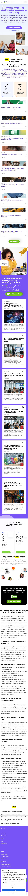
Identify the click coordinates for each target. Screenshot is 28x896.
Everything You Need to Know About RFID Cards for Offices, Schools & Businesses (13, 447)
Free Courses (4, 843)
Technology (7, 301)
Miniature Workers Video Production (11, 123)
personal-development (6, 167)
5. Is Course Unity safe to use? (10, 823)
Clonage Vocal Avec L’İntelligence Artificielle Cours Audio (11, 232)
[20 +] (6, 85)
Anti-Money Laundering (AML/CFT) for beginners (12, 185)
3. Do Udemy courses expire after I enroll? (14, 817)
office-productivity (5, 105)
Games (5, 480)
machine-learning (5, 121)
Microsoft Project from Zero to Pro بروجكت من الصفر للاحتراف (11, 108)
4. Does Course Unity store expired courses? (12, 820)
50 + (20, 89)
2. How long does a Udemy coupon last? (13, 814)
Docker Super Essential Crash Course (12, 201)
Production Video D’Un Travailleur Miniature (11, 216)
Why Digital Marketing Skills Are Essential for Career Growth (14, 339)
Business (3, 183)
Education (6, 335)
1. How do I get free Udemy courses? (12, 811)
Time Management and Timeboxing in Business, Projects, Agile (12, 169)
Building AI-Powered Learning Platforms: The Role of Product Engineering (13, 305)
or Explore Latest (14, 30)
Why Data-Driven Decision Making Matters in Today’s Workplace (13, 375)
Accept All (14, 890)
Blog (2, 841)
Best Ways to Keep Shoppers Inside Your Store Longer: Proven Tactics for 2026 (13, 484)
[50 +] (20, 85)
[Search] (21, 2)
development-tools (5, 199)
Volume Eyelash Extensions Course (11, 154)
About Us (3, 832)
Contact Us (3, 834)
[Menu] (1, 2)
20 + (7, 89)
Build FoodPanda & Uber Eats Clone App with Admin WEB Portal (19, 538)
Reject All (13, 887)
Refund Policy (4, 858)
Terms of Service (5, 856)
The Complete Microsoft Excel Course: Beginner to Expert (12, 138)
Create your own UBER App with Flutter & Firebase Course (4, 540)
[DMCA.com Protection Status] (14, 596)
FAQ (2, 845)
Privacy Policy (4, 854)
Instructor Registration (6, 866)
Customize (13, 884)
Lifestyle (3, 152)
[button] (14, 811)
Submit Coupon (4, 868)
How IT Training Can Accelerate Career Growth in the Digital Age (13, 411)
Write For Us (4, 835)
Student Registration (6, 864)
